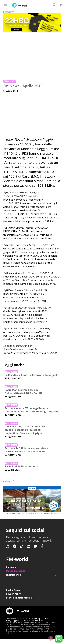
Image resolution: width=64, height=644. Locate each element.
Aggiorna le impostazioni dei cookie (28, 620)
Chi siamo (11, 567)
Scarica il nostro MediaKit (19, 597)
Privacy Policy (13, 593)
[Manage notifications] (50, 638)
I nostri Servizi (13, 574)
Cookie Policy (13, 590)
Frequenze (10, 81)
